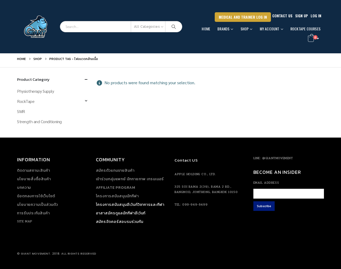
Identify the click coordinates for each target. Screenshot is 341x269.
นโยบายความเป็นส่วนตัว (37, 204)
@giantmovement (277, 158)
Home (206, 28)
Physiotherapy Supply (35, 91)
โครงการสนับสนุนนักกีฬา (117, 196)
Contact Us (282, 15)
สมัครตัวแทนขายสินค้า (115, 170)
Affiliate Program (115, 187)
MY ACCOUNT (269, 28)
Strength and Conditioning (39, 121)
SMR (21, 111)
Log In (316, 15)
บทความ (24, 187)
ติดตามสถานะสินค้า (33, 170)
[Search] (173, 26)
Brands (223, 28)
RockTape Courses (305, 28)
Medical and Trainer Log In (243, 17)
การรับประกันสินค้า (33, 213)
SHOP (245, 28)
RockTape (25, 101)
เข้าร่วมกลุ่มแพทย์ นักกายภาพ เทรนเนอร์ (130, 179)
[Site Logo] (36, 26)
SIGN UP (301, 15)
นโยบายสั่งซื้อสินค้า (34, 179)
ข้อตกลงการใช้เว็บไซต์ (36, 196)
